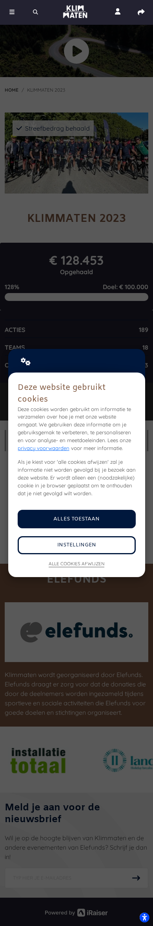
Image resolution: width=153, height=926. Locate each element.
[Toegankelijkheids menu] (144, 917)
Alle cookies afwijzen (76, 563)
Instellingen (76, 545)
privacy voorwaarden (43, 448)
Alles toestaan (76, 519)
